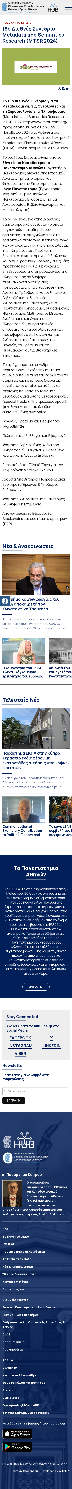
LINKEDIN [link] (51, 1045)
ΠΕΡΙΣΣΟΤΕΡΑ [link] (36, 986)
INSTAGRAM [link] (20, 1045)
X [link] (51, 1037)
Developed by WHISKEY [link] (55, 1471)
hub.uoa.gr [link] (57, 1423)
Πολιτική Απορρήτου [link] (24, 1471)
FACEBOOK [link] (20, 1037)
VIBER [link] (20, 1053)
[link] (5, 601)
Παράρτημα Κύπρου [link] (24, 1174)
